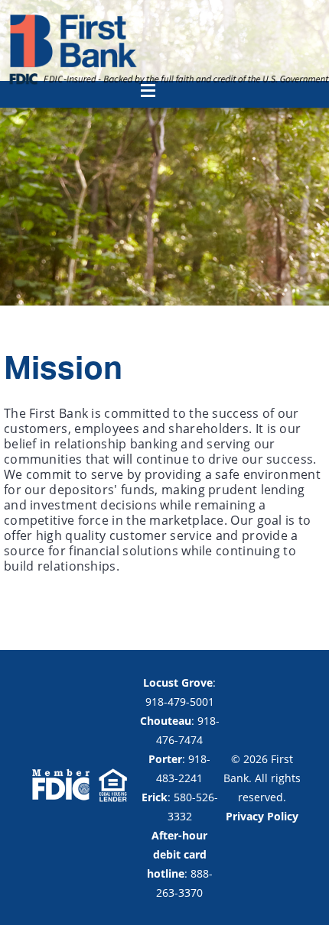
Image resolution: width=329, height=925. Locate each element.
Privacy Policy (262, 816)
